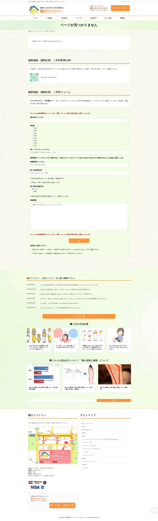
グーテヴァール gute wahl (89, 445)
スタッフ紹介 (84, 468)
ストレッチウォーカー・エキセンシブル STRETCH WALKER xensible (100, 439)
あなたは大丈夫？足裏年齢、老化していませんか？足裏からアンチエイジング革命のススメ (67, 294)
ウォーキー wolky (87, 442)
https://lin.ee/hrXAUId (48, 77)
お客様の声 (84, 464)
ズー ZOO (85, 452)
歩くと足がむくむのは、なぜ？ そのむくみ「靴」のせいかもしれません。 (118, 347)
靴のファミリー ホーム (87, 423)
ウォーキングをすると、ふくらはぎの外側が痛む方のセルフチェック (60, 307)
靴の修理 (83, 458)
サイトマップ (125, 1)
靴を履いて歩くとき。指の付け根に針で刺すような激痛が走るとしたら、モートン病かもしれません (92, 347)
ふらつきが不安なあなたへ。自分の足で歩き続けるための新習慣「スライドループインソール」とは (69, 285)
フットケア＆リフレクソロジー (89, 461)
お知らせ (83, 426)
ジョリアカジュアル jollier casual (91, 448)
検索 (113, 400)
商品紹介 (83, 436)
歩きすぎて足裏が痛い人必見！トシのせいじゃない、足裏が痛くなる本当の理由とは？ (65, 289)
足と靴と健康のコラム (86, 429)
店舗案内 (83, 433)
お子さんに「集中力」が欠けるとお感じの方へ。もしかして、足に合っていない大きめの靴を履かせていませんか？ (74, 298)
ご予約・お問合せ (121, 8)
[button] (79, 316)
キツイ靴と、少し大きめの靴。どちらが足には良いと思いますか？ (60, 303)
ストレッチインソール (88, 455)
